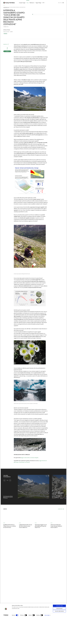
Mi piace (7, 51)
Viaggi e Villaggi (38, 2)
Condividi (5, 44)
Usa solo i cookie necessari (59, 611)
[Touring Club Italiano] (9, 3)
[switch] (25, 615)
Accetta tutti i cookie (59, 605)
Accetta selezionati (59, 608)
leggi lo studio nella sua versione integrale (29, 457)
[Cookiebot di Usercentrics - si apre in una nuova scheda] (6, 615)
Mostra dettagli (47, 615)
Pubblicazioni (32, 2)
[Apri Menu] (63, 2)
